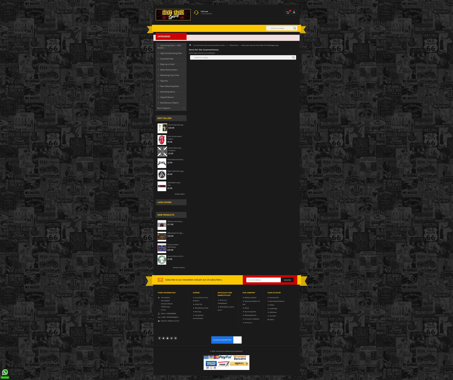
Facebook (159, 338)
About (247, 308)
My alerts (270, 319)
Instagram (175, 338)
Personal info (274, 297)
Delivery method (250, 297)
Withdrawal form (250, 315)
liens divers (164, 202)
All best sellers (180, 194)
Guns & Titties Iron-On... (175, 256)
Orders (271, 305)
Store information (166, 292)
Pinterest (171, 338)
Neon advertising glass (168, 86)
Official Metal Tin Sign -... (175, 233)
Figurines (162, 81)
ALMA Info (198, 304)
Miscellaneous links (201, 308)
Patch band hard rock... (175, 159)
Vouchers (272, 316)
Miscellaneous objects (167, 102)
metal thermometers (167, 70)
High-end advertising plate (169, 53)
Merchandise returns (276, 301)
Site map (198, 312)
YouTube (167, 338)
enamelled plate (165, 59)
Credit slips (273, 308)
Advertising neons (166, 92)
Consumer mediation (252, 319)
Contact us (248, 323)
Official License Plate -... (175, 221)
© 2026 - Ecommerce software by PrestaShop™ (226, 351)
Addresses (273, 312)
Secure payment (250, 312)
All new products (179, 267)
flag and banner (165, 97)
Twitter (163, 338)
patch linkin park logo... (176, 171)
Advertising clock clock (168, 75)
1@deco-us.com (173, 321)
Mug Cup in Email (165, 64)
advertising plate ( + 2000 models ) (169, 46)
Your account (274, 292)
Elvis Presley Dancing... (176, 125)
